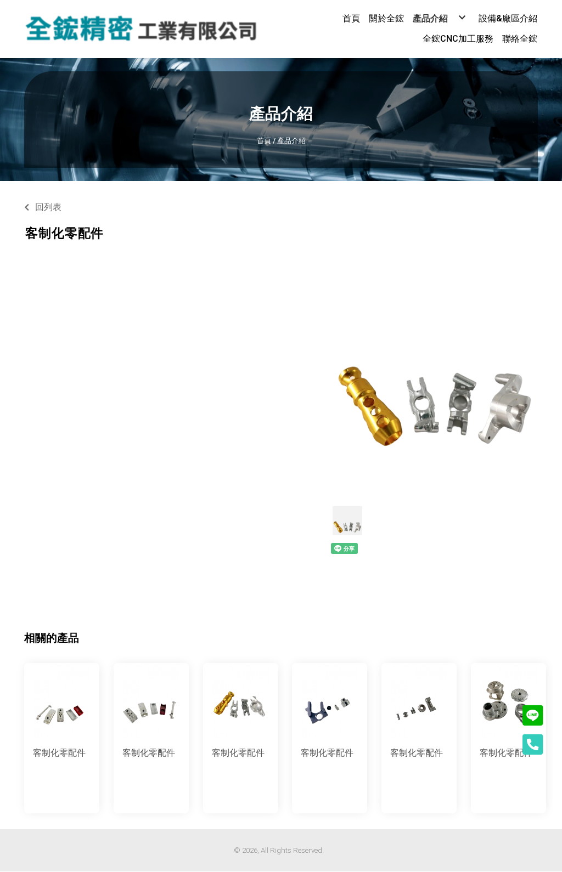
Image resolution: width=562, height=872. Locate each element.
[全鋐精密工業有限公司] (141, 29)
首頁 (264, 141)
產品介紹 (291, 141)
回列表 (48, 207)
